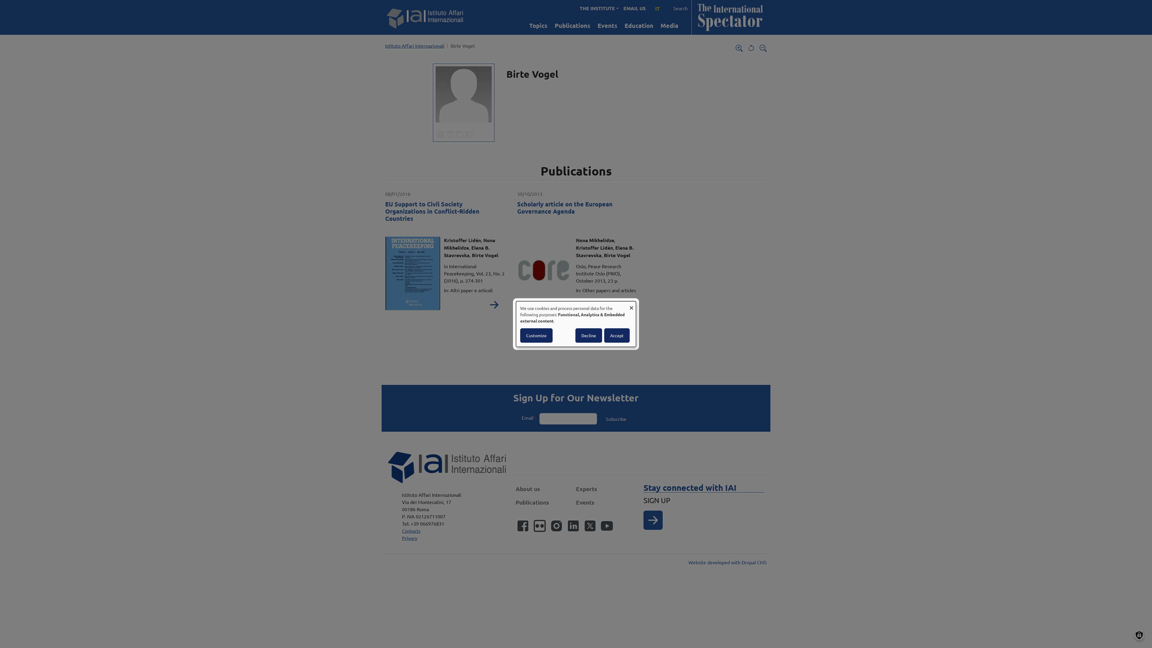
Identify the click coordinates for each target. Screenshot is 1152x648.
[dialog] (576, 324)
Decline (588, 335)
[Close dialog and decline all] (631, 305)
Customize (536, 335)
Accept (617, 335)
